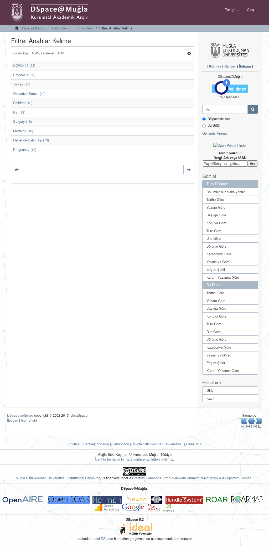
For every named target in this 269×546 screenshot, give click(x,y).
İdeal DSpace (102, 538)
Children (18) (22, 102)
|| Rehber (87, 443)
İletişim (245, 66)
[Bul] (252, 109)
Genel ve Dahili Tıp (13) (31, 139)
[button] (232, 9)
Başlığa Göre (216, 214)
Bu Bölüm (215, 125)
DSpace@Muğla (32, 27)
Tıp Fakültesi (84, 27)
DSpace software (20, 415)
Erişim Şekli (215, 269)
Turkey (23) (21, 83)
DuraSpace (79, 415)
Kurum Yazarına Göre (222, 277)
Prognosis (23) (24, 74)
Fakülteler (59, 27)
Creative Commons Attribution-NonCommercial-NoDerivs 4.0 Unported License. (192, 477)
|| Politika (73, 443)
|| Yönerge (101, 443)
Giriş (210, 390)
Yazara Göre (215, 207)
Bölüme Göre (216, 246)
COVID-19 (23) (24, 65)
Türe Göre (213, 230)
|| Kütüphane (119, 443)
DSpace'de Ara (219, 118)
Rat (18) (19, 112)
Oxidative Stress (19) (29, 93)
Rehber (230, 66)
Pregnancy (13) (24, 149)
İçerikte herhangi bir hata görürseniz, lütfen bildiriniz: (134, 459)
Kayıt (210, 398)
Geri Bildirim (30, 420)
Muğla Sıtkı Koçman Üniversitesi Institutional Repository (58, 477)
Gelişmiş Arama (214, 133)
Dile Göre (213, 238)
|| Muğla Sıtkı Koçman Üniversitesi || (157, 443)
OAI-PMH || (194, 443)
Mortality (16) (23, 130)
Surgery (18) (22, 121)
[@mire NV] (251, 422)
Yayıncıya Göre (218, 261)
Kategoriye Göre (218, 253)
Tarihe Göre (215, 199)
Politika (215, 66)
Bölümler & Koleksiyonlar (225, 191)
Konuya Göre (216, 222)
